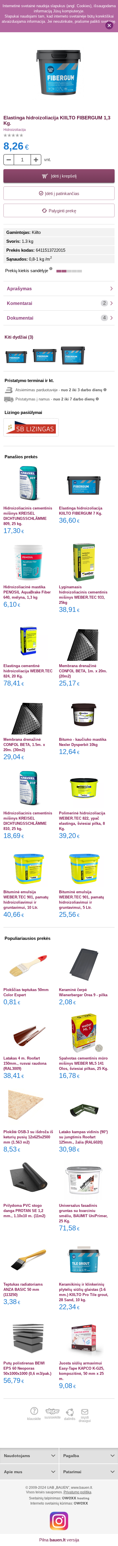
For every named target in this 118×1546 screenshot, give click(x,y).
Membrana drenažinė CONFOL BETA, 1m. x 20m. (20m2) (83, 671)
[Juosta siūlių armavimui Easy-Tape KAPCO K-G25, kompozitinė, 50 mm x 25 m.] (84, 1338)
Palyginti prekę (62, 210)
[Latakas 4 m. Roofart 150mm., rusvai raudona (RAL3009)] (28, 1033)
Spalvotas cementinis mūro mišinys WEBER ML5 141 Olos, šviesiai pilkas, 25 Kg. (83, 1063)
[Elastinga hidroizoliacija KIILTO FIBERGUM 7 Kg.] (16, 356)
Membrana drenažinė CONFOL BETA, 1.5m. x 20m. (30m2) (24, 744)
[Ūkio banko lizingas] (31, 427)
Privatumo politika (77, 1492)
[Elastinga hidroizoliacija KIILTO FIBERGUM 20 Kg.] (73, 356)
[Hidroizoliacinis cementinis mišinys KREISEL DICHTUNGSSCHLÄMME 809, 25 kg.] (28, 483)
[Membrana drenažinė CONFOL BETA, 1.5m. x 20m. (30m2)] (28, 714)
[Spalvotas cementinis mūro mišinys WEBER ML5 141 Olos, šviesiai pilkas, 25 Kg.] (84, 1033)
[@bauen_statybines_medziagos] (59, 1521)
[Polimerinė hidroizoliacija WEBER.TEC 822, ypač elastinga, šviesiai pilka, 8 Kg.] (84, 788)
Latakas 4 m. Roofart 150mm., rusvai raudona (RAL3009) (24, 1063)
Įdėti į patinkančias (62, 193)
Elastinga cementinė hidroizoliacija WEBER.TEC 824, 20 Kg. (27, 671)
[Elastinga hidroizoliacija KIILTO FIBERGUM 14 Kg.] (45, 356)
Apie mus (13, 1471)
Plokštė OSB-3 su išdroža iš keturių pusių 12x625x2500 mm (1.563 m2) (28, 1137)
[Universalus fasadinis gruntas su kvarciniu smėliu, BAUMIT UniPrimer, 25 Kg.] (84, 1180)
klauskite (34, 1419)
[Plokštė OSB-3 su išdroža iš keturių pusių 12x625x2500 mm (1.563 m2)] (28, 1106)
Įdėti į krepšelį (63, 175)
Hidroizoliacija (14, 130)
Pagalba (71, 1455)
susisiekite (52, 1417)
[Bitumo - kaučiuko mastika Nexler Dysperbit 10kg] (84, 714)
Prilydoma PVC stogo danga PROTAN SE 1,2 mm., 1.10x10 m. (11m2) (24, 1210)
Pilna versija (59, 1539)
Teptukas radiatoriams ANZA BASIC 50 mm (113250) (23, 1289)
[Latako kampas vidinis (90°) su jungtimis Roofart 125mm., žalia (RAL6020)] (84, 1106)
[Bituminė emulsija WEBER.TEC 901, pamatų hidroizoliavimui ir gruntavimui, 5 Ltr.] (84, 866)
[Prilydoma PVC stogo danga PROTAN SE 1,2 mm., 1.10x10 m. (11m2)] (28, 1180)
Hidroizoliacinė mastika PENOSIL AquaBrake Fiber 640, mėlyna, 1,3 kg (27, 592)
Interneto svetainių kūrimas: (52, 1503)
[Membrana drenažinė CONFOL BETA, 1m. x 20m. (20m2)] (84, 640)
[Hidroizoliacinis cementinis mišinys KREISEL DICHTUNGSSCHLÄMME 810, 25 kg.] (28, 788)
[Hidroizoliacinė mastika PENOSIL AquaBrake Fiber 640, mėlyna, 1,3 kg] (28, 562)
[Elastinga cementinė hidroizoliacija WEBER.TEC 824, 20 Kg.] (28, 640)
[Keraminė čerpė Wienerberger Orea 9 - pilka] (84, 964)
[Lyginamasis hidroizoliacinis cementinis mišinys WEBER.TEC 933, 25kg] (84, 562)
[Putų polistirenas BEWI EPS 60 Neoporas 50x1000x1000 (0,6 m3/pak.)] (28, 1338)
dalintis (69, 1419)
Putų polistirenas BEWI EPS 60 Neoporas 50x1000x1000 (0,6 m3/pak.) (27, 1368)
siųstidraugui (85, 1419)
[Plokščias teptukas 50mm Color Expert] (28, 964)
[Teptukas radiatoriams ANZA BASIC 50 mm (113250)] (28, 1259)
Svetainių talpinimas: (45, 1498)
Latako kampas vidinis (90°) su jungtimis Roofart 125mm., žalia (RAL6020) (83, 1137)
